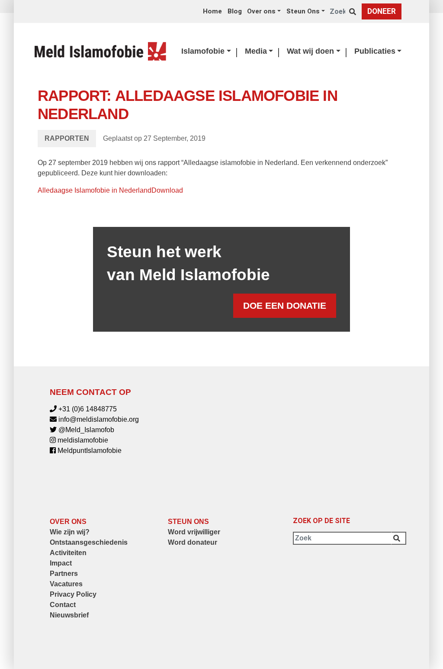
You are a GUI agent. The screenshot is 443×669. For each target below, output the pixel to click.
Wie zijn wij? (70, 532)
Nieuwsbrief (69, 615)
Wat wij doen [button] (310, 51)
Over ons (68, 521)
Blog (235, 11)
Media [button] (256, 51)
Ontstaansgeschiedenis (89, 542)
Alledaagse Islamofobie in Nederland (94, 190)
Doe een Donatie (284, 305)
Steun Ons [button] (303, 11)
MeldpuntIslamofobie (90, 450)
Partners (64, 573)
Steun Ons (188, 521)
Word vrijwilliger (194, 532)
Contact (63, 604)
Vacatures (66, 584)
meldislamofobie (83, 440)
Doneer (381, 11)
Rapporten (67, 138)
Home (212, 11)
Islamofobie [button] (203, 51)
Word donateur (192, 542)
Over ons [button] (261, 11)
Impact (61, 563)
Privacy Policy (73, 594)
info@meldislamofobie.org (98, 419)
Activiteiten (68, 552)
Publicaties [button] (374, 51)
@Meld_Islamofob (86, 429)
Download (167, 190)
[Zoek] (354, 11)
